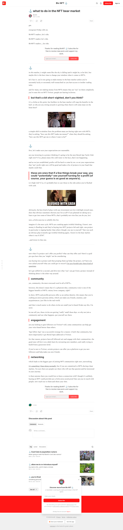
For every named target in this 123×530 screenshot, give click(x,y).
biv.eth (35, 15)
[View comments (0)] (37, 21)
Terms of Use (70, 504)
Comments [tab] (33, 424)
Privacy (58, 517)
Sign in (117, 3)
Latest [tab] (35, 447)
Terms (63, 517)
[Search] (97, 3)
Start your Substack (57, 522)
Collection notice (71, 517)
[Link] (26, 67)
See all (32, 489)
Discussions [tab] (42, 447)
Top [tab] (31, 447)
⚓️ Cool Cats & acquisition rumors (43, 452)
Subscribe (108, 3)
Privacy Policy (75, 506)
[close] (78, 479)
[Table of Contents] (2, 265)
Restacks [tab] (40, 424)
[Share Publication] (101, 3)
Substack (52, 526)
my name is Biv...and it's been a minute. (41, 467)
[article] (61, 455)
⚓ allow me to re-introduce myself (43, 464)
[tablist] (36, 424)
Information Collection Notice (61, 506)
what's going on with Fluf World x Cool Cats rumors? (45, 454)
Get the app (70, 522)
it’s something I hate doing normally (42, 366)
